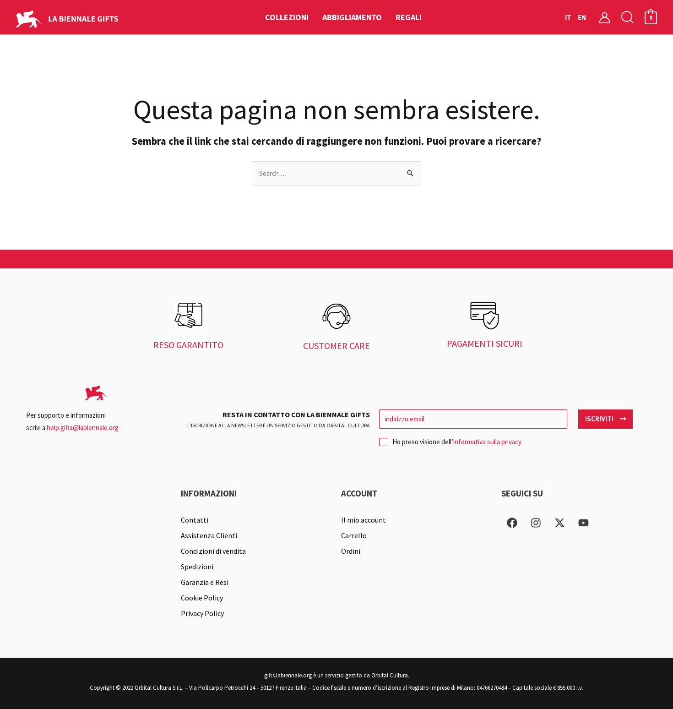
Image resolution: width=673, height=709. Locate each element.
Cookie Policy (202, 597)
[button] (627, 17)
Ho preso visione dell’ (456, 441)
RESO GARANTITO (188, 344)
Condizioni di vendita (213, 551)
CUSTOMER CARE (336, 345)
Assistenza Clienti (209, 535)
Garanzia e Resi (204, 582)
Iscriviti (600, 418)
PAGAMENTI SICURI (484, 343)
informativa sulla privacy (487, 441)
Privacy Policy (202, 613)
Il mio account (363, 519)
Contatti (194, 519)
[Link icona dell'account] (604, 17)
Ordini (350, 551)
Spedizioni (197, 566)
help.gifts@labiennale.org (83, 427)
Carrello (354, 535)
